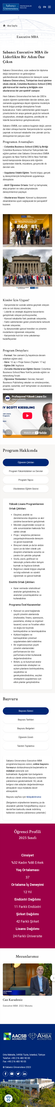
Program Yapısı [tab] (25, 480)
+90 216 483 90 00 (20, 1058)
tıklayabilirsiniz (33, 797)
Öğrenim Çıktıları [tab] (26, 462)
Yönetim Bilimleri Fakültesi (25, 7)
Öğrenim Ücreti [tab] (25, 737)
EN (44, 7)
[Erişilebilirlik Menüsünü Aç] (8, 1098)
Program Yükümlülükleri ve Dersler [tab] (26, 471)
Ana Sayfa (12, 25)
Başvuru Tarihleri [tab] (26, 719)
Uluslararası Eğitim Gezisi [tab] (25, 488)
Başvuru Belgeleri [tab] (25, 728)
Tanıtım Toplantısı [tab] (25, 746)
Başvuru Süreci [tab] (26, 711)
